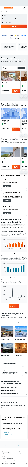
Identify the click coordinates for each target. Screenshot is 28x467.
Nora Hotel (4, 158)
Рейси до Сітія (6, 432)
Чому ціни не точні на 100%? (8, 463)
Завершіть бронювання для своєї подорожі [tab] (13, 423)
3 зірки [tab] (7, 322)
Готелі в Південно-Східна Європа (14, 445)
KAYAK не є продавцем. (7, 458)
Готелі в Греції (21, 443)
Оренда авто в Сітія (8, 434)
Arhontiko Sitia (5, 120)
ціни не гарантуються (6, 454)
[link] (7, 186)
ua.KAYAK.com (4, 443)
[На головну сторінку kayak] (8, 7)
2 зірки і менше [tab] (20, 322)
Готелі (10, 443)
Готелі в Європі (15, 443)
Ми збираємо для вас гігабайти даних (11, 461)
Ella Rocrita (4, 82)
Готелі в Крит (4, 445)
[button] (2, 7)
